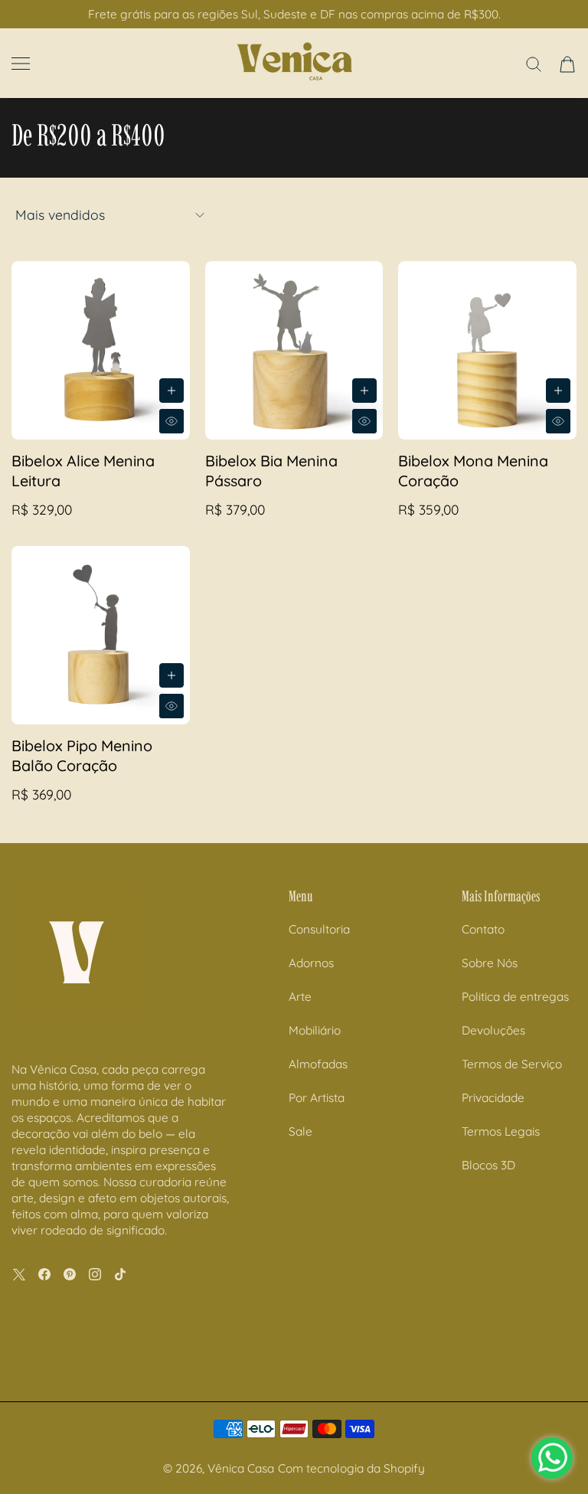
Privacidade (493, 1097)
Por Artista (317, 1097)
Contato (483, 929)
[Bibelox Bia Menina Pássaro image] (294, 350)
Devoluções (493, 1030)
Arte (300, 996)
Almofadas (318, 1064)
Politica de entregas (515, 996)
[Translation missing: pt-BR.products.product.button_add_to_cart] (171, 390)
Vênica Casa (240, 1468)
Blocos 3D (488, 1165)
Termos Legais (501, 1131)
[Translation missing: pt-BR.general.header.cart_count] (567, 64)
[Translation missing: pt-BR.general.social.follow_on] (19, 1274)
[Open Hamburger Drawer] (20, 63)
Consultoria (319, 929)
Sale (300, 1131)
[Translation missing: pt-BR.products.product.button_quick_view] (171, 421)
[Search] (533, 64)
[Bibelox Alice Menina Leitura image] (100, 350)
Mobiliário (315, 1030)
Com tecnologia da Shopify (351, 1468)
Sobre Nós (490, 963)
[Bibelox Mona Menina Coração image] (487, 350)
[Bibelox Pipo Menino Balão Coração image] (100, 635)
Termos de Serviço (512, 1064)
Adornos (311, 963)
